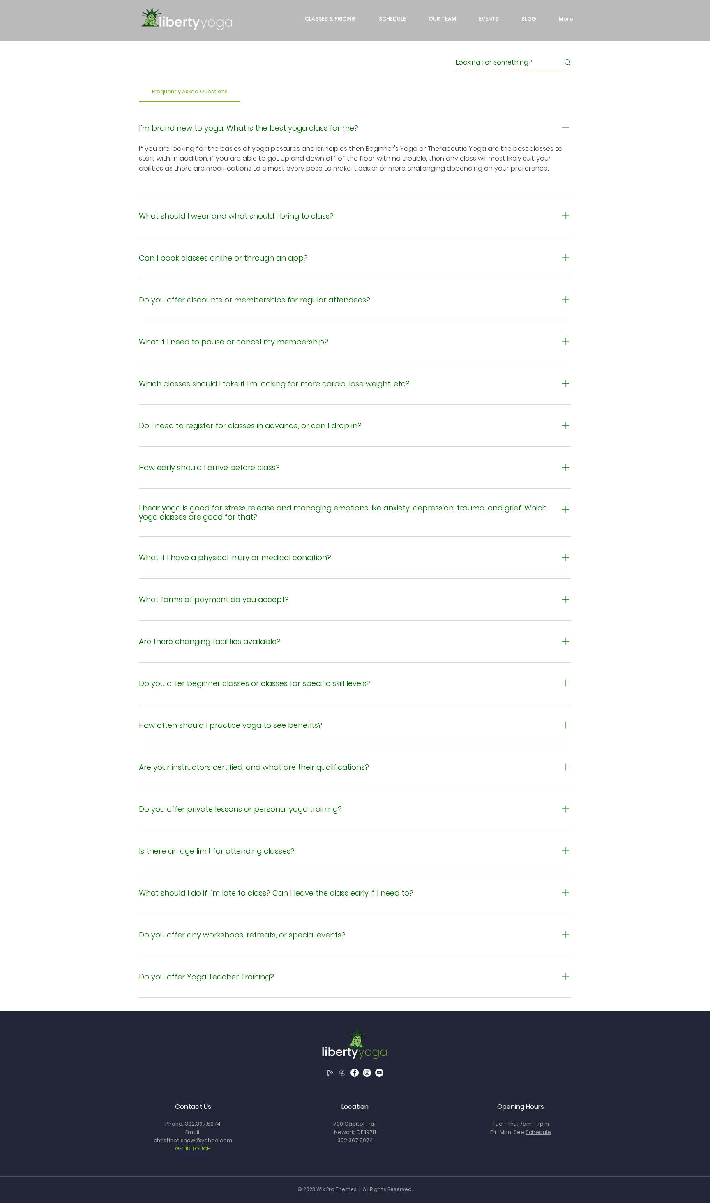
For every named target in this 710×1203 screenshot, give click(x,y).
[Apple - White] (342, 1073)
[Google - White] (330, 1073)
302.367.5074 (203, 1124)
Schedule (538, 1132)
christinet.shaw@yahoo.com (193, 1140)
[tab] (189, 91)
